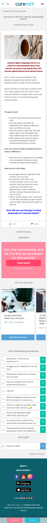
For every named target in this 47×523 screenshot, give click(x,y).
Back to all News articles (15, 11)
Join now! (23, 263)
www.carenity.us (17, 505)
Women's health (13, 446)
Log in (32, 520)
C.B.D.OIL (10, 391)
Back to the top (37, 454)
